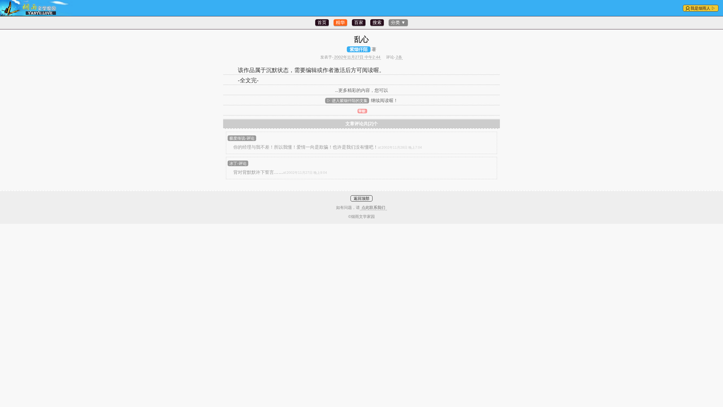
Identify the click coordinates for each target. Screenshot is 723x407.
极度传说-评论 (241, 138)
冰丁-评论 (238, 163)
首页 (321, 22)
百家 (358, 22)
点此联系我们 (373, 207)
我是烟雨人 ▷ (703, 8)
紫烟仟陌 (359, 49)
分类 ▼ (398, 22)
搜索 (377, 22)
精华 (340, 22)
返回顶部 (361, 198)
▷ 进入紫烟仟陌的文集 (347, 100)
